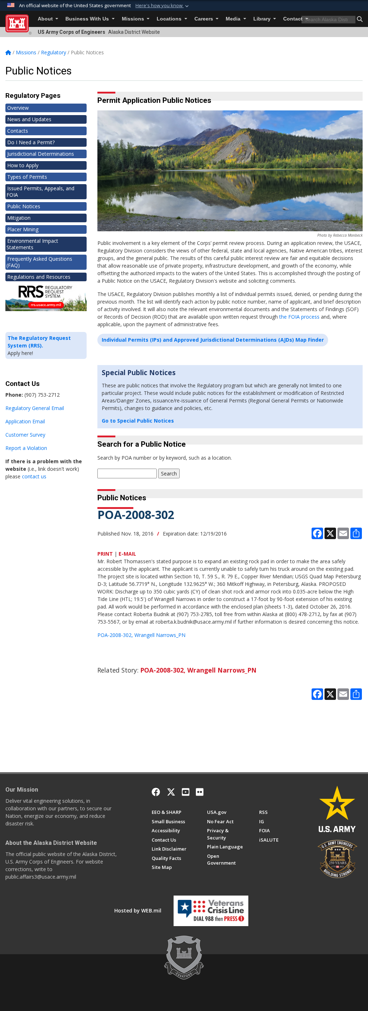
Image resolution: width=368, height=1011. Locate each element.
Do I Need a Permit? (31, 142)
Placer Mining (22, 229)
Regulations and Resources (38, 276)
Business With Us (87, 19)
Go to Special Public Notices (138, 420)
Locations (170, 19)
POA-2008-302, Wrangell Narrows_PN (141, 635)
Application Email (25, 421)
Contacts (17, 130)
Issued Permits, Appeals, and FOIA (40, 191)
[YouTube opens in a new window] (185, 791)
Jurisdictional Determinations (40, 153)
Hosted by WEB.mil (137, 910)
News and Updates (29, 119)
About (46, 19)
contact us (34, 476)
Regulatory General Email (34, 408)
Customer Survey (25, 434)
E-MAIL (127, 553)
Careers (204, 19)
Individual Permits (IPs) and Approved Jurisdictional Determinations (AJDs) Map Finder (213, 339)
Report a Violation (26, 448)
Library (262, 19)
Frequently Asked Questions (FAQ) (39, 262)
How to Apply (22, 165)
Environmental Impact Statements (32, 244)
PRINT (105, 553)
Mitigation (19, 217)
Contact (293, 19)
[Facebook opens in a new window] (156, 791)
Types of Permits (27, 176)
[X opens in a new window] (171, 791)
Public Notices (23, 206)
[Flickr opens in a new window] (199, 791)
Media (234, 19)
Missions (134, 19)
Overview (18, 107)
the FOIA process (299, 316)
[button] (162, 5)
